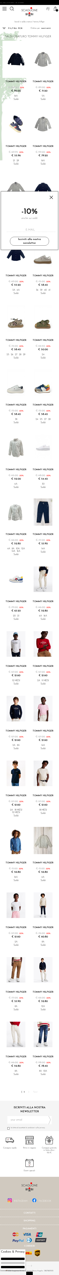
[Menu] (4, 8)
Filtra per (15, 28)
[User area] (47, 8)
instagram (20, 1201)
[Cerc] (11, 8)
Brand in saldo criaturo (23, 22)
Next (35, 1092)
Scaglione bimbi (29, 12)
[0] (55, 8)
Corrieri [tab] (29, 1246)
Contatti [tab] (29, 1213)
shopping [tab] (29, 1221)
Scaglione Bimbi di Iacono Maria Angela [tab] (29, 1188)
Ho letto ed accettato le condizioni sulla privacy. (28, 1128)
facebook (44, 1201)
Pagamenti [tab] (29, 1228)
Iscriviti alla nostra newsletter (29, 241)
